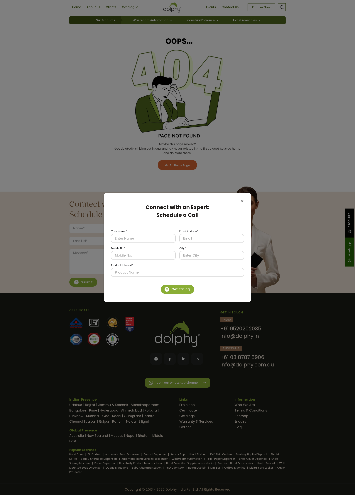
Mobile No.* (118, 248)
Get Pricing (180, 289)
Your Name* (119, 231)
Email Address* (188, 231)
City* (182, 248)
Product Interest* (122, 265)
